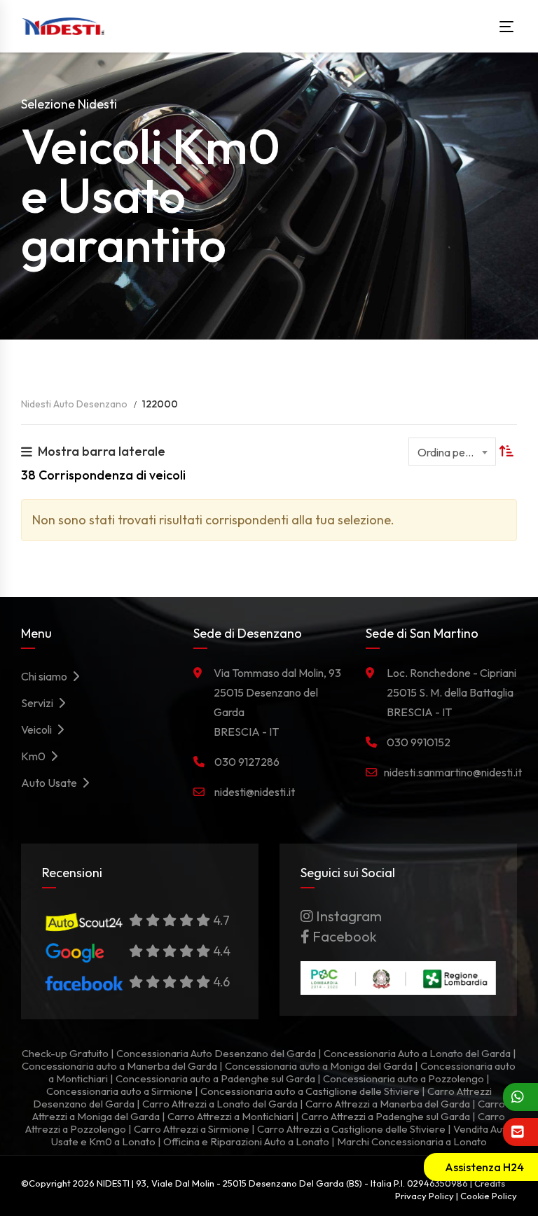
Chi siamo (46, 676)
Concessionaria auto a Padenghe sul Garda (215, 1078)
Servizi (39, 703)
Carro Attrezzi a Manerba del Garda (387, 1103)
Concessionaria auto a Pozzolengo (403, 1078)
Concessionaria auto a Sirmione (119, 1091)
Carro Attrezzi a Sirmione (191, 1128)
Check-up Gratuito (65, 1053)
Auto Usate (51, 783)
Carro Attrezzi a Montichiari (230, 1116)
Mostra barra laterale (101, 451)
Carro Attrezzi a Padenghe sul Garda (385, 1116)
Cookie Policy (488, 1195)
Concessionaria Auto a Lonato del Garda (417, 1053)
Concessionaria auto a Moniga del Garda (319, 1065)
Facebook (343, 936)
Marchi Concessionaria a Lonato (412, 1141)
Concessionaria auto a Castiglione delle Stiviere (310, 1091)
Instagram (347, 916)
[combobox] (452, 452)
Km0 (35, 756)
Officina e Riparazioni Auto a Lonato (246, 1141)
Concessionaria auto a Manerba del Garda (119, 1065)
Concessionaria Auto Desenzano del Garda (216, 1053)
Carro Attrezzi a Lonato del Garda (220, 1103)
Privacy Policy (424, 1195)
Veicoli (38, 729)
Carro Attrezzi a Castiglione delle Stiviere (351, 1128)
